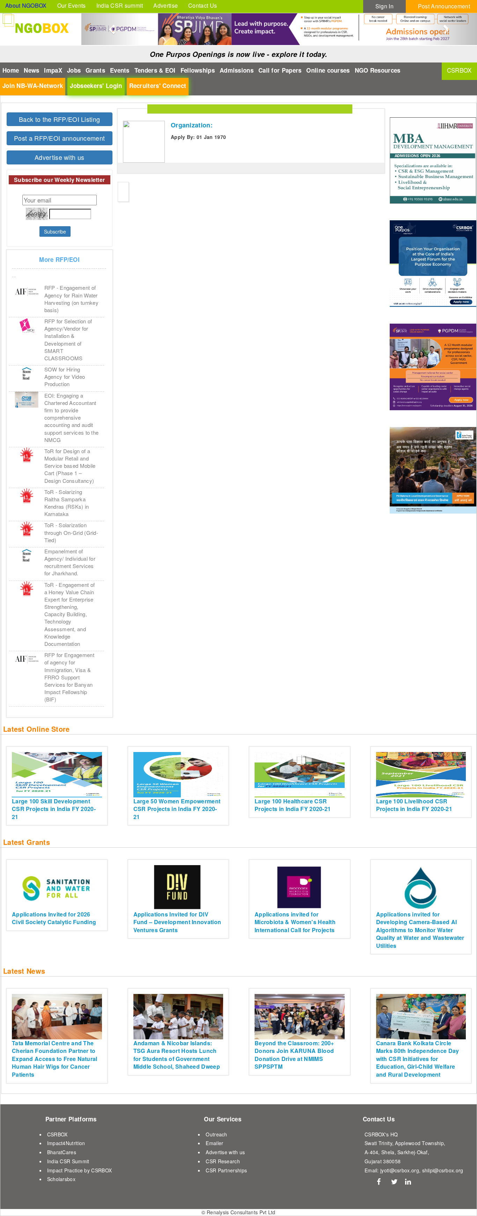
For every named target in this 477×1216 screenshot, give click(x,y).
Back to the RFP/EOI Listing (59, 119)
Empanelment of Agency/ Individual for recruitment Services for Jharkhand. (70, 562)
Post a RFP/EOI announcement (59, 137)
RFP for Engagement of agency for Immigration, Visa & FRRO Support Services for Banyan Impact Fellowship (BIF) (69, 677)
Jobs (74, 70)
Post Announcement (444, 6)
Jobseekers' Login (96, 85)
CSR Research (223, 1161)
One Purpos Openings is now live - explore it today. (238, 54)
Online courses (328, 70)
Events (120, 70)
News (31, 70)
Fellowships (198, 70)
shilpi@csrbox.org (442, 1170)
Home (10, 70)
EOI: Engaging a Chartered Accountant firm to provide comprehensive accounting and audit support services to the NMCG (71, 417)
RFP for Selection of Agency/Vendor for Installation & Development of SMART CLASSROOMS (68, 339)
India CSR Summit (68, 1161)
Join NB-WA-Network (32, 85)
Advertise (165, 5)
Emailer (214, 1143)
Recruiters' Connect (157, 85)
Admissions (237, 70)
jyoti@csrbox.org (399, 1170)
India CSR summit (119, 5)
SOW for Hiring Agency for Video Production (64, 377)
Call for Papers (280, 70)
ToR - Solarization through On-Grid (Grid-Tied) (71, 532)
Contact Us (202, 5)
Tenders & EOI (155, 70)
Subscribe (55, 231)
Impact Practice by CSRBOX (79, 1170)
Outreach (216, 1134)
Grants (95, 70)
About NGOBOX (26, 5)
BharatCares (61, 1152)
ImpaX (53, 70)
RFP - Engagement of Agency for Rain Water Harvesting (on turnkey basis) (71, 299)
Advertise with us (59, 157)
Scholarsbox (61, 1179)
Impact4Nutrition (66, 1143)
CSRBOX (57, 1134)
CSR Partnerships (226, 1170)
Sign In (384, 6)
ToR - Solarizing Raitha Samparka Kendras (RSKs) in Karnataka (66, 503)
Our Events (71, 5)
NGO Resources (378, 70)
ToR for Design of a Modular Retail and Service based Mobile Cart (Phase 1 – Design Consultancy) (70, 465)
